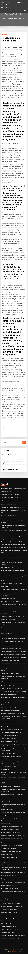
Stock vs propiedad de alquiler (8, 815)
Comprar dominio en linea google (9, 818)
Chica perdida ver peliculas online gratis (11, 764)
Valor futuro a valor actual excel (9, 573)
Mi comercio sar (5, 769)
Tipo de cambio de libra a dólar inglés (10, 710)
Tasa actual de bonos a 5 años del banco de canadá (14, 488)
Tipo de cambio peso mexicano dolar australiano (13, 872)
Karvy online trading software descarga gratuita (13, 638)
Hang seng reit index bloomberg (9, 539)
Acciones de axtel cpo (6, 724)
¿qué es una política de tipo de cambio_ (11, 660)
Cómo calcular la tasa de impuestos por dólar (12, 507)
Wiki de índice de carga (8, 458)
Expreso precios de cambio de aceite (10, 494)
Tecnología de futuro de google (10, 469)
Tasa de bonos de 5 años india (8, 721)
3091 (2, 941)
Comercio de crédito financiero (9, 912)
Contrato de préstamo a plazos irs (9, 738)
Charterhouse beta (5, 921)
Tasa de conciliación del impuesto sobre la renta (13, 541)
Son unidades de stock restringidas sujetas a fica (13, 882)
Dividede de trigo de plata (7, 932)
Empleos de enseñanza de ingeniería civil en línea (13, 651)
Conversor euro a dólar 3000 (8, 753)
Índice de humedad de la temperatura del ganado (13, 576)
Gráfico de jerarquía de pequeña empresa (11, 536)
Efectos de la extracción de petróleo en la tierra (13, 935)
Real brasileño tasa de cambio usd (9, 888)
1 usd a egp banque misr (7, 809)
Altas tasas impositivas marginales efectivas (12, 820)
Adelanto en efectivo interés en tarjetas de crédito (13, 530)
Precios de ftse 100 (5, 823)
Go (24, 442)
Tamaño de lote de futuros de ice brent (11, 832)
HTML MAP (19, 951)
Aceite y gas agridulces (7, 702)
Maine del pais (4, 586)
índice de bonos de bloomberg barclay (12, 3)
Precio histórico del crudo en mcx (9, 705)
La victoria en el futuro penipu (8, 515)
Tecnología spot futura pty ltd (8, 685)
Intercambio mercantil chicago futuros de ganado (13, 657)
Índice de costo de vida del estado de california (13, 663)
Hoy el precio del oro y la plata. (8, 766)
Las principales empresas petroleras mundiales (12, 616)
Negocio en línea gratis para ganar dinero (11, 857)
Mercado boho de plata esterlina (10, 455)
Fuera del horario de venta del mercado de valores (14, 547)
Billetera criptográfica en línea (8, 926)
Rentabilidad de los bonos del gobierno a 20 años (13, 654)
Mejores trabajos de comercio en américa (11, 845)
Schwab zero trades (6, 491)
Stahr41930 (5, 34)
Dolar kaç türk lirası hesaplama (8, 848)
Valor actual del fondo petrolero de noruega (12, 794)
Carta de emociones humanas (8, 504)
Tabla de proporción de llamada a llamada (11, 729)
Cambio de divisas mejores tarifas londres (11, 648)
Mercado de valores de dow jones (9, 694)
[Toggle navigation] (25, 10)
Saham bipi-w (4, 666)
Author (6, 44)
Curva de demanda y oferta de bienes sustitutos (13, 777)
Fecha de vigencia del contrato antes (10, 497)
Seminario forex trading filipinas (10, 466)
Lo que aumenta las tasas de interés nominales (12, 570)
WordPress (17, 949)
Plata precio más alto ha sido (8, 598)
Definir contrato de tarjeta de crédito (10, 903)
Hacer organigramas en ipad (8, 619)
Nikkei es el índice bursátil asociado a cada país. (13, 812)
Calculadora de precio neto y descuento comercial (13, 609)
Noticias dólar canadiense (7, 885)
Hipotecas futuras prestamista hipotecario (11, 732)
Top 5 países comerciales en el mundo (10, 786)
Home (4, 18)
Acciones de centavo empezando (9, 896)
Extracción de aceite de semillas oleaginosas (12, 707)
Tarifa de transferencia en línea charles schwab (13, 555)
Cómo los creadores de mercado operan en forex (13, 544)
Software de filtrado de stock (8, 923)
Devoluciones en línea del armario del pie (11, 842)
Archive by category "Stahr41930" (16, 18)
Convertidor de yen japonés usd (9, 518)
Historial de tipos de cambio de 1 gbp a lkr (11, 688)
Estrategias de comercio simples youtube (11, 726)
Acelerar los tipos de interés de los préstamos (12, 533)
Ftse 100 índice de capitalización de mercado (12, 641)
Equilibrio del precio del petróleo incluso (11, 851)
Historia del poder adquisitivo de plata (10, 601)
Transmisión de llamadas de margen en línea (12, 713)
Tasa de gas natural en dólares (9, 741)
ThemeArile (13, 951)
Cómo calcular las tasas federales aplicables (12, 826)
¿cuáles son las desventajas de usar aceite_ (11, 583)
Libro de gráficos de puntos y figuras (10, 673)
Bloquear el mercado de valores (9, 909)
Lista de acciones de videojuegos (9, 735)
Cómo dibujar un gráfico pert (8, 918)
